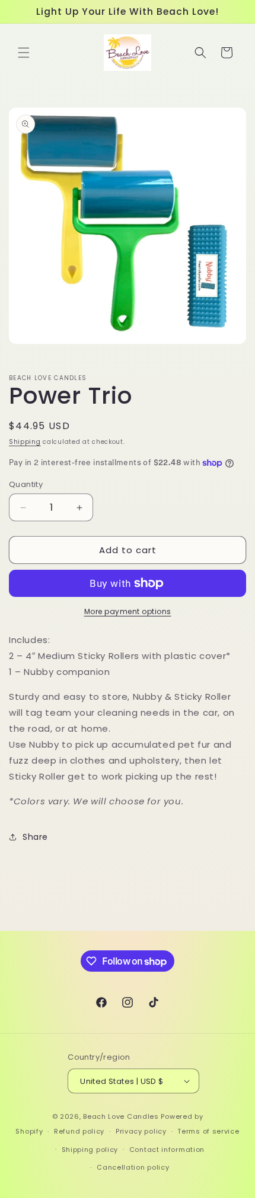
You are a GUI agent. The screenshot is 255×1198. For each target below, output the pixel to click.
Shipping (25, 441)
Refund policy (79, 1131)
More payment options (127, 611)
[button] (24, 53)
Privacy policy (141, 1131)
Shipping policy (90, 1149)
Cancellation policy (133, 1167)
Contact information (167, 1149)
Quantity (26, 484)
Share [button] (35, 837)
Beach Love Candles (121, 1116)
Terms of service (208, 1131)
